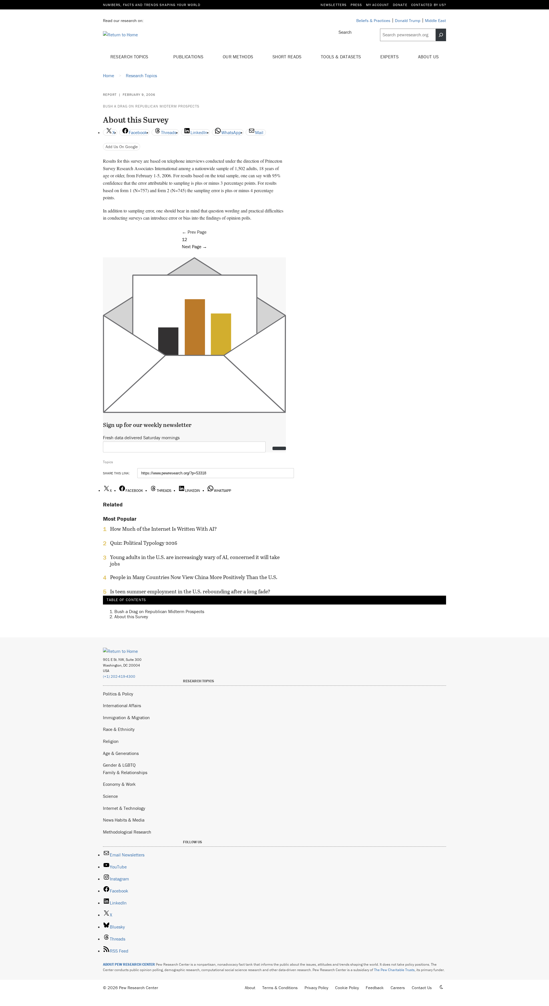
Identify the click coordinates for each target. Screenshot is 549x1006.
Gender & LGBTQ (119, 765)
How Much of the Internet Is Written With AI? (163, 529)
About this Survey (131, 616)
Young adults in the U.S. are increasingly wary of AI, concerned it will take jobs (195, 560)
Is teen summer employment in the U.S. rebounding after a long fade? (190, 591)
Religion (111, 741)
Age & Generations (121, 753)
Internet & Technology (124, 808)
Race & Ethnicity (119, 729)
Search (345, 32)
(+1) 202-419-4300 (119, 676)
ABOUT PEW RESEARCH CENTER (129, 964)
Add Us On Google (122, 146)
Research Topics (130, 56)
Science (110, 796)
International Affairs (122, 705)
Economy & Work (119, 784)
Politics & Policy (118, 694)
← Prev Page (194, 232)
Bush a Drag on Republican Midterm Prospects (151, 106)
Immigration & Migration (126, 717)
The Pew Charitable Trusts (394, 969)
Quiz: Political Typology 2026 (143, 543)
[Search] (441, 35)
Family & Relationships (125, 772)
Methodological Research (127, 832)
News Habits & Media (123, 820)
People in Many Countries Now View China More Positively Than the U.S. (193, 577)
